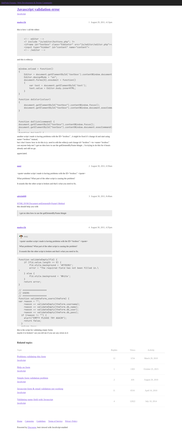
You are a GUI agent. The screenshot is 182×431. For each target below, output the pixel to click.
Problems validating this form (31, 356)
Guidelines (41, 421)
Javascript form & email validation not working (40, 388)
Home (19, 421)
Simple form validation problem (32, 378)
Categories (29, 421)
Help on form (23, 367)
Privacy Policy (71, 421)
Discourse (32, 427)
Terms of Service (55, 421)
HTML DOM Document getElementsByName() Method (41, 203)
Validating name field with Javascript (35, 399)
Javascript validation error (38, 9)
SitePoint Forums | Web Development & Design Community (26, 3)
